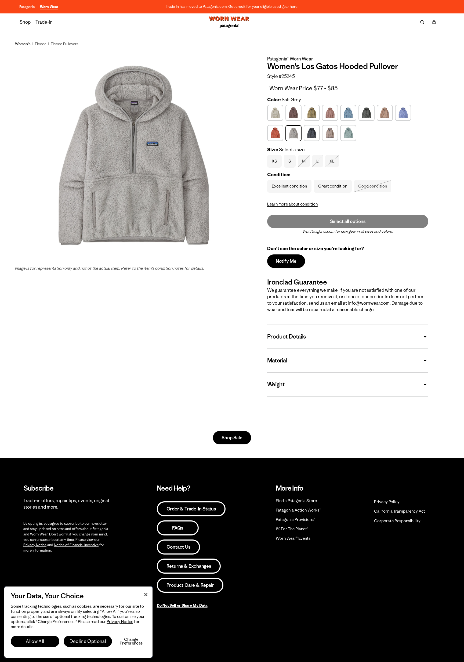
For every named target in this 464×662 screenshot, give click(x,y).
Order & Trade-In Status (191, 509)
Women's (23, 43)
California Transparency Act (399, 511)
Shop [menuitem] (25, 22)
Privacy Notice (34, 545)
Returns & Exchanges (188, 566)
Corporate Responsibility (397, 520)
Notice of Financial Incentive (76, 545)
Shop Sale (232, 438)
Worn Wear (49, 7)
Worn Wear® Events (293, 538)
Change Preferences (131, 641)
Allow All (35, 641)
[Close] (146, 594)
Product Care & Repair (190, 585)
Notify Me (286, 261)
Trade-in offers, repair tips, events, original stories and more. (66, 504)
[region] (78, 622)
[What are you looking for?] (422, 22)
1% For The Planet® (292, 528)
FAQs (177, 528)
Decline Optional (88, 641)
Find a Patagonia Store (296, 500)
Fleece (40, 43)
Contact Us (178, 547)
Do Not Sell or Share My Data (182, 605)
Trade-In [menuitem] (44, 22)
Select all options (347, 221)
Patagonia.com (322, 231)
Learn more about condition (292, 204)
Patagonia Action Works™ (298, 510)
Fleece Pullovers (64, 43)
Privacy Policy (387, 501)
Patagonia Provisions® (295, 519)
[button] (434, 22)
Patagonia (27, 7)
